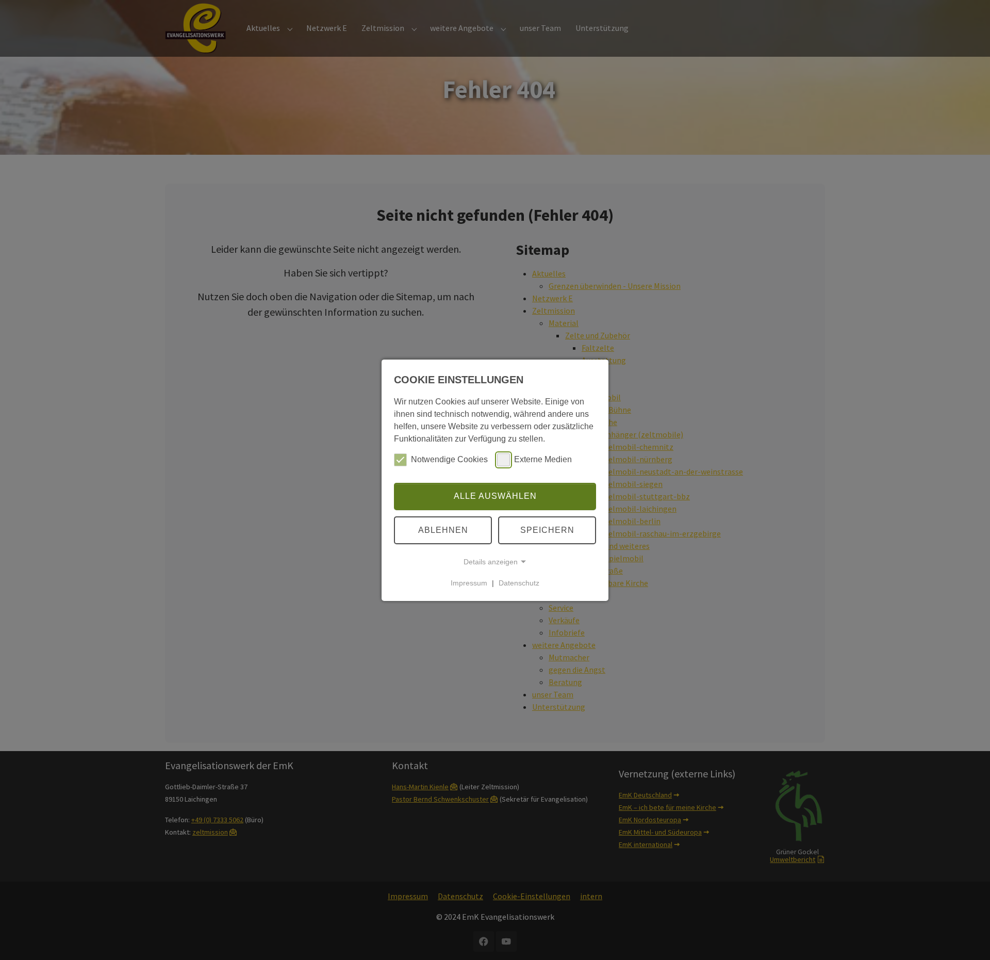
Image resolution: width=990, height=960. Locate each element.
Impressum (469, 583)
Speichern (547, 530)
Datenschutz (519, 583)
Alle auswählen (495, 496)
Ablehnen (443, 530)
